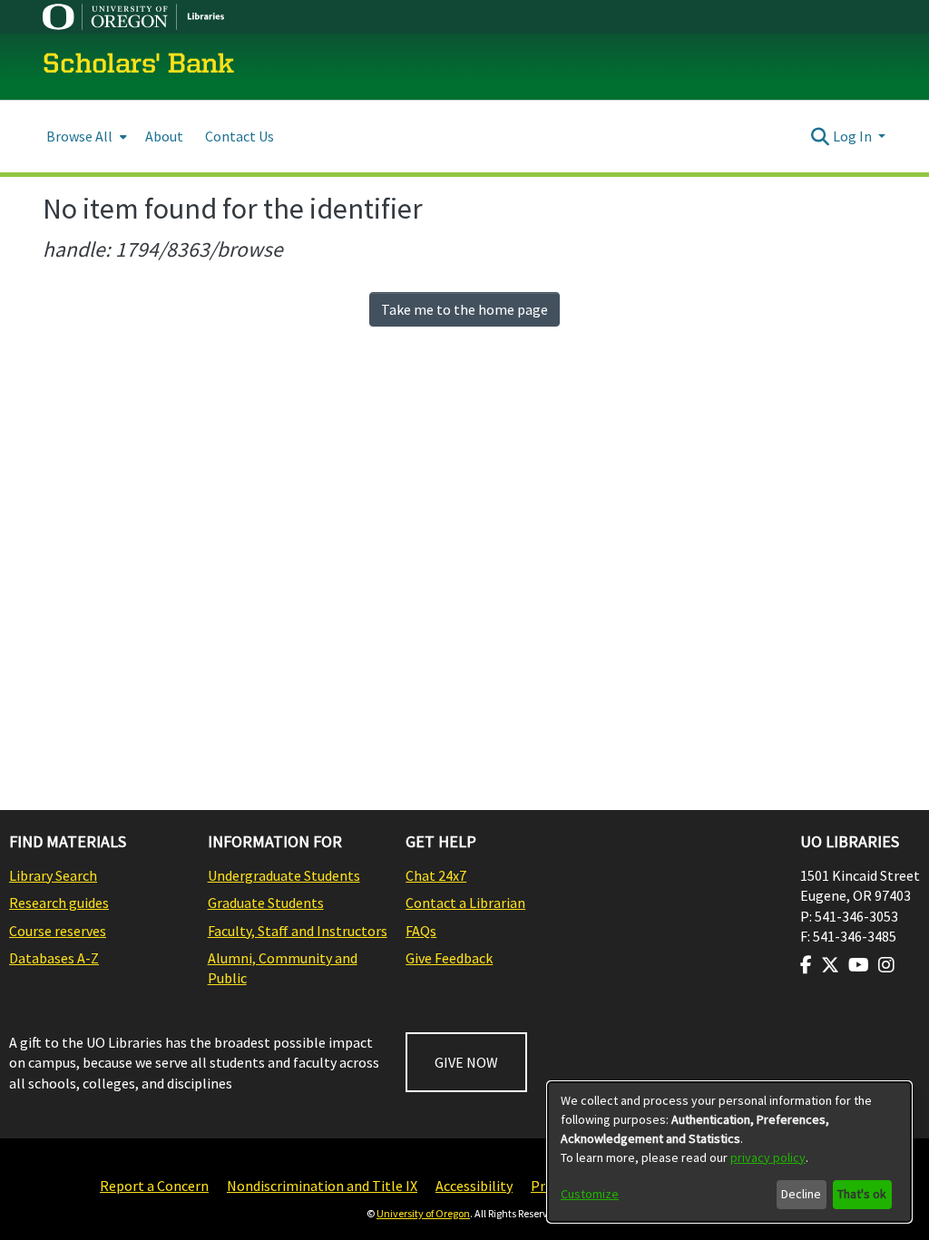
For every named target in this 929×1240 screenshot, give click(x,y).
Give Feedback (449, 958)
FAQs (421, 931)
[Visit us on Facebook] (806, 965)
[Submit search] (820, 136)
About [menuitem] (164, 136)
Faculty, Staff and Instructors (297, 931)
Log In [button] (854, 136)
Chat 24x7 (436, 875)
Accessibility (474, 1186)
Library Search (53, 875)
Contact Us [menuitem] (239, 136)
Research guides (59, 902)
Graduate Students (266, 902)
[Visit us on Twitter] (830, 965)
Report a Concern (154, 1186)
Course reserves (57, 931)
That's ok (861, 1194)
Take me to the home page (464, 309)
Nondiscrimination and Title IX (322, 1186)
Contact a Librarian (465, 902)
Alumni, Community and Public (282, 968)
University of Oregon (423, 1213)
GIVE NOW (466, 1062)
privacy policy (768, 1157)
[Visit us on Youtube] (858, 965)
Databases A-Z (54, 958)
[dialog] (729, 1152)
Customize (590, 1194)
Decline (801, 1194)
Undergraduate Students (284, 875)
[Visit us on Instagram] (886, 965)
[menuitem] (85, 136)
